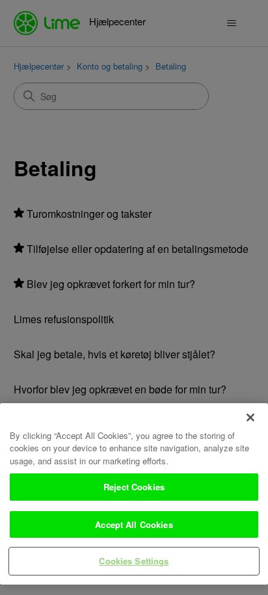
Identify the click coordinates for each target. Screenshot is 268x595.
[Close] (250, 417)
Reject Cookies (134, 487)
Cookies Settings (133, 561)
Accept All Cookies (133, 524)
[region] (134, 494)
